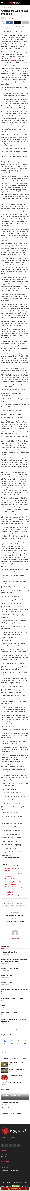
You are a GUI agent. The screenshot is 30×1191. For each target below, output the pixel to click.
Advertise (9, 1182)
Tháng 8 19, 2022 (19, 18)
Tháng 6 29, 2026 (6, 1104)
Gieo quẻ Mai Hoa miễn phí (16, 1062)
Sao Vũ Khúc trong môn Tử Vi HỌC (12, 998)
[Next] (16, 1029)
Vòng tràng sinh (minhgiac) (13, 895)
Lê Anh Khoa (5, 906)
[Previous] (13, 1029)
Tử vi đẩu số (8, 7)
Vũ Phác (3, 1158)
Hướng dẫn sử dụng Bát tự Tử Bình (11, 1113)
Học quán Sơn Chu (6, 1154)
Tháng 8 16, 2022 (5, 963)
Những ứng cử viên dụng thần (10, 1102)
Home (2, 7)
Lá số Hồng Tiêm (6, 975)
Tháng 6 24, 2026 (6, 1110)
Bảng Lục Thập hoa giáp (12, 868)
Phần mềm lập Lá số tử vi (15, 1075)
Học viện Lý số (8, 1186)
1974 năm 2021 (9, 901)
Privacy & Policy (17, 1182)
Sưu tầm (22, 906)
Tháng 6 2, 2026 (6, 1115)
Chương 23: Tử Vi (6, 982)
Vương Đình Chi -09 (10, 892)
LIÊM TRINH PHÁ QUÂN (9, 1012)
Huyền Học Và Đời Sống (8, 903)
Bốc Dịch (3, 1156)
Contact (26, 1182)
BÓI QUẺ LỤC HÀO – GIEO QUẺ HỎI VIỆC (12, 1082)
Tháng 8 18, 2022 (5, 954)
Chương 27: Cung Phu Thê (9, 968)
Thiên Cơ (12, 60)
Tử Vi (21, 164)
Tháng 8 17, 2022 (5, 977)
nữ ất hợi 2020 (14, 906)
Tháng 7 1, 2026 (6, 1097)
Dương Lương (9, 18)
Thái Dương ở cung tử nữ (9, 952)
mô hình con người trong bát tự (11, 1095)
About (2, 1182)
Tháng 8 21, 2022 (5, 1000)
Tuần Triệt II (8, 871)
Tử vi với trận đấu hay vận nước (14, 879)
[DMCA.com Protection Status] (20, 1186)
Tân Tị (3, 1005)
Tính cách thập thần (7, 1108)
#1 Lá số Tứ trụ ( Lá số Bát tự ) (17, 1069)
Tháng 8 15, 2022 (5, 970)
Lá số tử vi (19, 903)
